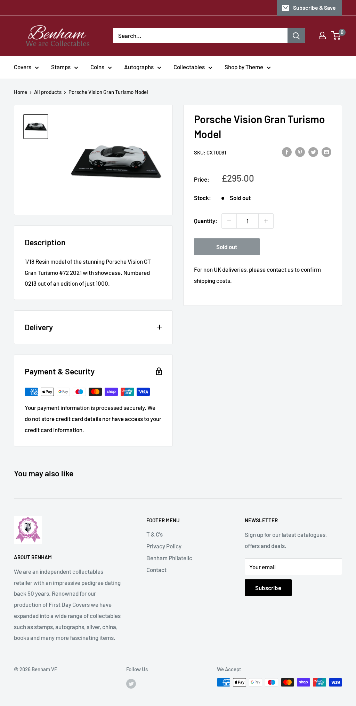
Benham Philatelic (169, 557)
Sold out (226, 246)
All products (48, 92)
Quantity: (205, 220)
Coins (97, 66)
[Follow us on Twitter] (131, 683)
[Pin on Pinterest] (300, 151)
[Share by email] (326, 151)
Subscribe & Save (314, 7)
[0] (336, 35)
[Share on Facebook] (287, 151)
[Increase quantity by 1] (266, 221)
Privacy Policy (163, 545)
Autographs (139, 66)
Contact (156, 569)
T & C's (154, 534)
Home (20, 92)
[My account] (322, 35)
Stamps (61, 66)
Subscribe (268, 587)
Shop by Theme (244, 66)
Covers (22, 66)
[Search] (296, 35)
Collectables (189, 66)
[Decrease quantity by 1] (229, 221)
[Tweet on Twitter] (313, 151)
